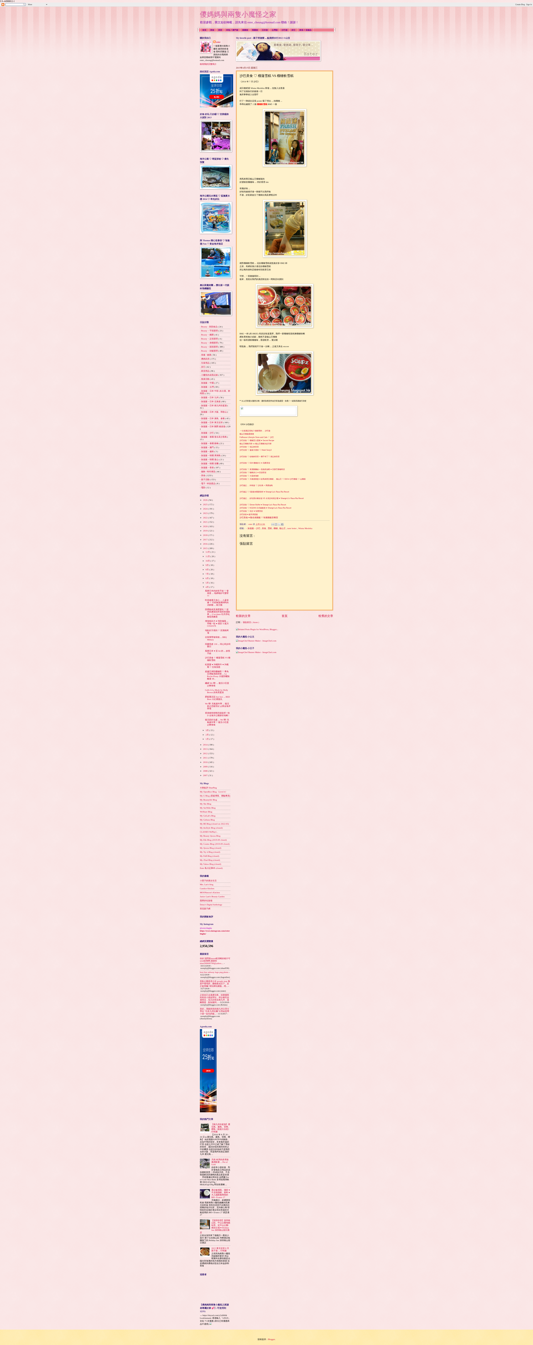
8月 (207, 569)
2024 (205, 509)
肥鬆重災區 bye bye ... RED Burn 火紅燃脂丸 (217, 698)
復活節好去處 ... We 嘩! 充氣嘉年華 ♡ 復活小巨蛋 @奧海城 (217, 722)
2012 (205, 753)
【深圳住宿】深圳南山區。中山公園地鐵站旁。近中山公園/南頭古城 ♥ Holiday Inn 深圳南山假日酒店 (215, 1226)
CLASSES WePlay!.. (209, 832)
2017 (205, 539)
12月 (208, 552)
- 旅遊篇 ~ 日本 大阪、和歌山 (213, 412)
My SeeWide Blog (208, 808)
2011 (205, 758)
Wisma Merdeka (305, 528)
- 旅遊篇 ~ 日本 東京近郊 (211, 422)
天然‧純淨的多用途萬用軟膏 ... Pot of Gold (220, 1162)
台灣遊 (275, 30)
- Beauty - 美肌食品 (209, 327)
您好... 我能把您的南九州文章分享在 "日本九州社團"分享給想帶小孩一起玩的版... (214, 1011)
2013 (205, 749)
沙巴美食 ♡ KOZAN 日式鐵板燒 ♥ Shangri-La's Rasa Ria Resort (265, 508)
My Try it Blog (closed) (210, 852)
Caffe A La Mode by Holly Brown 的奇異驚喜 (216, 691)
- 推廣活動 (205, 379)
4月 (207, 587)
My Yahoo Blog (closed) (210, 864)
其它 (293, 30)
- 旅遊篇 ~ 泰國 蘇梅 (209, 443)
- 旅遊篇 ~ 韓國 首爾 (209, 463)
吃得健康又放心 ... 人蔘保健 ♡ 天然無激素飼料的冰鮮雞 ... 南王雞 (217, 602)
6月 (207, 578)
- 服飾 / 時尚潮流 (208, 471)
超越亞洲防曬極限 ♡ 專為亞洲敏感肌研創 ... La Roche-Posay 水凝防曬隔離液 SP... (217, 675)
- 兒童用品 (205, 363)
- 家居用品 (205, 371)
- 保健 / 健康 (206, 355)
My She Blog (205, 804)
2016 (205, 544)
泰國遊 (245, 30)
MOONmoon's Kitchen (210, 892)
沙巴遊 (284, 30)
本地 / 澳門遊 (232, 30)
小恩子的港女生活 (208, 881)
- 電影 (203, 487)
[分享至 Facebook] (282, 524)
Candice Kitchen (207, 888)
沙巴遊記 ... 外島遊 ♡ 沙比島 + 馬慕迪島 (256, 485)
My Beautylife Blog (208, 800)
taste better (292, 528)
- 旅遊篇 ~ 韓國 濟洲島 (210, 455)
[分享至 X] (279, 524)
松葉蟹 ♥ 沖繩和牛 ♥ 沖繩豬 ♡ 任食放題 (216, 665)
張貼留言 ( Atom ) (251, 622)
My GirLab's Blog (207, 816)
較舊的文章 (326, 615)
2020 (205, 526)
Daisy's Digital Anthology (211, 905)
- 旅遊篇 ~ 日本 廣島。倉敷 (212, 418)
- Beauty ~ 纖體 (207, 335)
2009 (205, 767)
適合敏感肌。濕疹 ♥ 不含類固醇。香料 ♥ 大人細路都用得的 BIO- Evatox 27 (220, 1193)
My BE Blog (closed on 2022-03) (214, 824)
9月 (207, 565)
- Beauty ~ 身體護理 (209, 343)
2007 (205, 775)
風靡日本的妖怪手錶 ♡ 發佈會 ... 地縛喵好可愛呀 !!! (217, 593)
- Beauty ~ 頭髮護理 (209, 351)
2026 (205, 500)
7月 (207, 574)
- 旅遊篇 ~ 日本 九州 (209, 397)
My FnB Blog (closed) (209, 856)
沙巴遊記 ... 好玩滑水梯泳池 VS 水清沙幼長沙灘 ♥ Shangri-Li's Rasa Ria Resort (272, 498)
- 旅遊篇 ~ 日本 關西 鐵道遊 (213, 426)
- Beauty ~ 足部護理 (209, 339)
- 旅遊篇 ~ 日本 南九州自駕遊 (213, 405)
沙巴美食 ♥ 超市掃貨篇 (249, 514)
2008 (205, 771)
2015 (205, 548)
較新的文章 (243, 615)
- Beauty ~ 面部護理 (209, 347)
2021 (205, 522)
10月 (208, 561)
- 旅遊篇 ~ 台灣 (207, 387)
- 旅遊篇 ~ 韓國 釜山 (209, 459)
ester (218, 42)
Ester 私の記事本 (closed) (211, 868)
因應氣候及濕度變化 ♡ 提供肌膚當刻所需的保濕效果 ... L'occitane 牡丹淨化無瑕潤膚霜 (217, 613)
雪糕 (270, 528)
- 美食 (203, 475)
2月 (207, 735)
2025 (205, 504)
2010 (205, 762)
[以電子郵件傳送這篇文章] (272, 524)
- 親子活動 (205, 479)
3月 (207, 730)
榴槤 (276, 528)
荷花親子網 (205, 909)
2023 (205, 513)
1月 (207, 739)
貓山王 (282, 528)
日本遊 (265, 30)
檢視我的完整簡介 (208, 64)
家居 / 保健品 (305, 30)
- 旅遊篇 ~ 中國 (207, 383)
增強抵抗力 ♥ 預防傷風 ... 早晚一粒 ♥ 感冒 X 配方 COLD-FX (217, 623)
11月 (208, 556)
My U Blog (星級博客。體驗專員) (215, 796)
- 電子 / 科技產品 (208, 483)
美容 (220, 30)
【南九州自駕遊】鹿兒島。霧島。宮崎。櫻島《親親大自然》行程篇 (220, 1128)
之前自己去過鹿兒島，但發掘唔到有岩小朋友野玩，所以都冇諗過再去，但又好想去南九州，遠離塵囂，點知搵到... (214, 998)
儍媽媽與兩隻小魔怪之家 (238, 14)
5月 (207, 583)
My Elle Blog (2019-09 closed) (213, 840)
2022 (205, 518)
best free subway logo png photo (214, 972)
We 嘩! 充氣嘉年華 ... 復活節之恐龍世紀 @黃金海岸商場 (217, 706)
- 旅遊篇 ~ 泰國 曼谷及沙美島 (213, 437)
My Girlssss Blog (207, 820)
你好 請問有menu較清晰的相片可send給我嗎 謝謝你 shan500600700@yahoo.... (215, 960)
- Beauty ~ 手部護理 (209, 331)
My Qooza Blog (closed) (210, 848)
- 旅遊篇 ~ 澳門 (207, 447)
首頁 (204, 30)
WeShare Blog (206, 812)
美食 (212, 30)
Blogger (271, 1339)
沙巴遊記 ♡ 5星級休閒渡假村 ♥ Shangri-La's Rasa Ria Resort (264, 492)
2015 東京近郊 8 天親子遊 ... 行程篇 (220, 1249)
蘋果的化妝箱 (206, 900)
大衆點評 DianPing (208, 788)
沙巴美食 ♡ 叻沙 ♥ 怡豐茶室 (251, 511)
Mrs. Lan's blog (206, 884)
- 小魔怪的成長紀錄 (209, 375)
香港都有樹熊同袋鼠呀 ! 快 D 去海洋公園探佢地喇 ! (217, 714)
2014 (205, 745)
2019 (205, 531)
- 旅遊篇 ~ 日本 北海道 (210, 401)
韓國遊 (255, 30)
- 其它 (203, 367)
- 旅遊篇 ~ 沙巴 (253, 528)
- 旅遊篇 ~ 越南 (207, 451)
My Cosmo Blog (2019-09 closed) (215, 844)
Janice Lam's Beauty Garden (212, 896)
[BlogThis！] (276, 524)
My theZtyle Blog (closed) (211, 828)
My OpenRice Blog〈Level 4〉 (213, 792)
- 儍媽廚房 (205, 359)
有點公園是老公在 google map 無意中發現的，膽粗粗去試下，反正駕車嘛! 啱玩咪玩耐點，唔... (215, 983)
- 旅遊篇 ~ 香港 (207, 467)
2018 (205, 535)
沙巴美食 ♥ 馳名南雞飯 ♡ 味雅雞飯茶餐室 (259, 517)
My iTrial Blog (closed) (210, 860)
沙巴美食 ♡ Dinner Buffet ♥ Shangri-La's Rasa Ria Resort (263, 505)
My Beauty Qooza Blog (210, 836)
